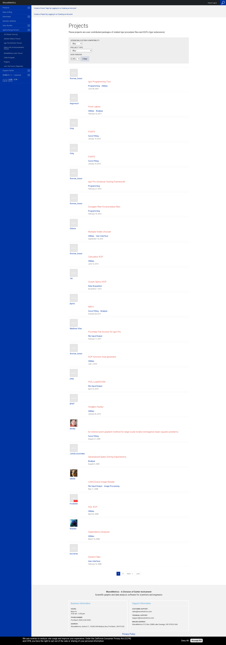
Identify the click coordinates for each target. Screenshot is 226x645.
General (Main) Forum (12, 39)
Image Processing (111, 486)
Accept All (196, 640)
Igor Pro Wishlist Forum (13, 43)
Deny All (185, 640)
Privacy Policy (128, 634)
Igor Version (76, 54)
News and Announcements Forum (14, 48)
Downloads (7, 17)
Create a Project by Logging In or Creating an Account (53, 14)
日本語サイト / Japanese (12, 75)
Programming (94, 86)
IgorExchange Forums (11, 30)
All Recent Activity (11, 34)
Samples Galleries (9, 21)
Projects (7, 62)
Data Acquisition (95, 286)
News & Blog (7, 12)
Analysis (99, 111)
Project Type (76, 47)
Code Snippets (9, 58)
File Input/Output (95, 336)
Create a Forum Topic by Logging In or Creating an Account (55, 8)
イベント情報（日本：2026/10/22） (11, 80)
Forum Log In (212, 3)
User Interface (102, 236)
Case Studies (7, 25)
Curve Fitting (93, 136)
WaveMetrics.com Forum (13, 53)
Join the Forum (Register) (13, 66)
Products (6, 8)
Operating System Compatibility (84, 40)
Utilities (105, 86)
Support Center (8, 71)
